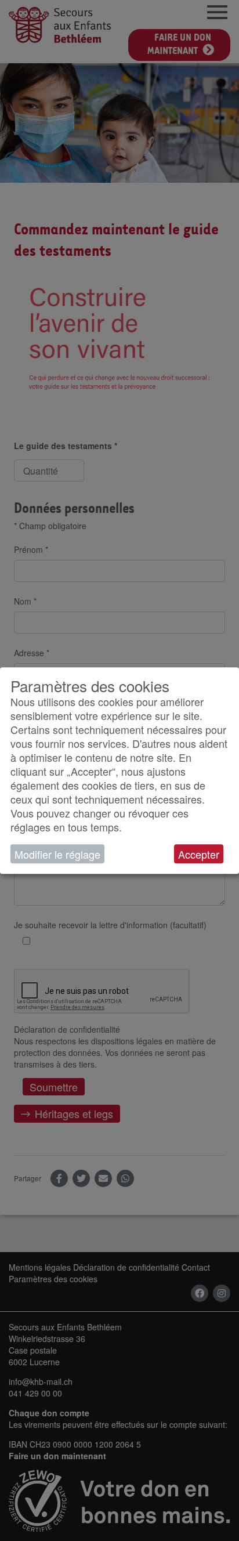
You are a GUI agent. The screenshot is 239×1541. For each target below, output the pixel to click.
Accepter (198, 854)
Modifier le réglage (57, 854)
